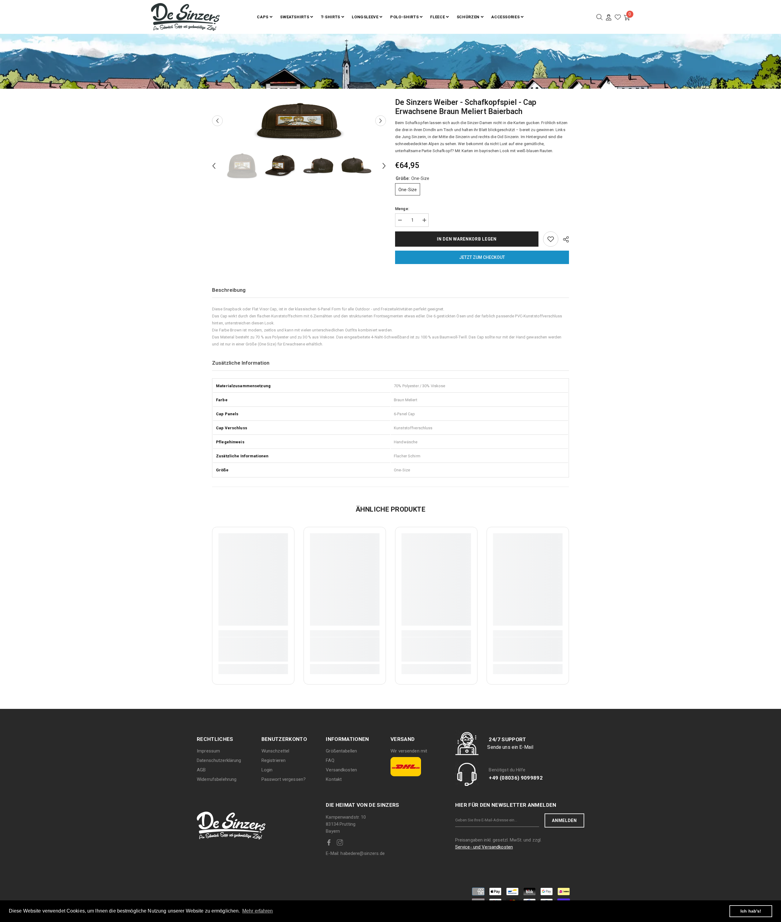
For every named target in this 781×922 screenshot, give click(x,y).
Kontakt (334, 779)
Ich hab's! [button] (750, 911)
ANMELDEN (564, 820)
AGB (201, 770)
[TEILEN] (563, 239)
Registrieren (273, 760)
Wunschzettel (275, 751)
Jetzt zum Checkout (482, 257)
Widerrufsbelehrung (216, 779)
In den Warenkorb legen (466, 239)
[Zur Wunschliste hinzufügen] (550, 239)
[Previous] (217, 121)
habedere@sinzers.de (355, 853)
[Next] (380, 121)
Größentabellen (341, 751)
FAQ (330, 760)
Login (267, 770)
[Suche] (599, 17)
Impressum (208, 751)
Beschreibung (229, 290)
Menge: (402, 208)
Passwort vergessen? (283, 779)
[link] (253, 649)
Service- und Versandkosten (484, 847)
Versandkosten (341, 770)
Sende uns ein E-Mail (510, 747)
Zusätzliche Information (240, 363)
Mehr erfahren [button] (257, 910)
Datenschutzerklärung (219, 760)
